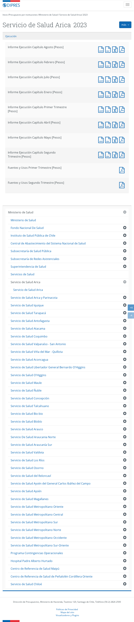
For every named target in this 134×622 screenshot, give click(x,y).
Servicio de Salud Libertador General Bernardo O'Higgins (48, 367)
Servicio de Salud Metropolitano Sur (34, 522)
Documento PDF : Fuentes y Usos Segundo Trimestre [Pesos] (122, 185)
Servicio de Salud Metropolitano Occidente (39, 538)
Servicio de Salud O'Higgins (28, 375)
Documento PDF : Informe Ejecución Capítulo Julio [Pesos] (122, 79)
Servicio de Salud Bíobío (26, 421)
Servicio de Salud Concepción (30, 398)
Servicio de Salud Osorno (27, 468)
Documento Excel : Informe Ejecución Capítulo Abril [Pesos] (115, 124)
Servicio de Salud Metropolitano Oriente (37, 507)
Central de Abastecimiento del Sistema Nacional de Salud (48, 243)
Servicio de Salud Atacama (28, 328)
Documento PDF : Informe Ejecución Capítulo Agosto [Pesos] (122, 49)
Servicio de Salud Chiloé (26, 584)
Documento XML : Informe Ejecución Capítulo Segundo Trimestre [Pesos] (101, 154)
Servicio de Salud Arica (70, 14)
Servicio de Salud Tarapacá (28, 313)
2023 (85, 14)
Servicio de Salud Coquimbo (29, 336)
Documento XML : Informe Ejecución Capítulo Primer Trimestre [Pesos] (101, 109)
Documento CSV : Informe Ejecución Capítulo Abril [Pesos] (108, 124)
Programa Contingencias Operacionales (37, 553)
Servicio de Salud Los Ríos (27, 460)
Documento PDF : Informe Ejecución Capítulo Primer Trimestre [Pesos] (122, 109)
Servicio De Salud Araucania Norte (33, 437)
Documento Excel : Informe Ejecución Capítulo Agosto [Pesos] (115, 49)
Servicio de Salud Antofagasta (30, 321)
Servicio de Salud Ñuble (26, 390)
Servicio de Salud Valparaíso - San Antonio (38, 344)
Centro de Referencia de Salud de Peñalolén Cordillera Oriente (51, 576)
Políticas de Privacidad (67, 609)
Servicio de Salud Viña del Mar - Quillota (37, 352)
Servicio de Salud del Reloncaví (31, 476)
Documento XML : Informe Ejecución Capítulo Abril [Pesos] (101, 124)
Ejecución (11, 36)
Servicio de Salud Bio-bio (27, 414)
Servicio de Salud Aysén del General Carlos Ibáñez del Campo (51, 483)
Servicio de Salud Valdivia (27, 452)
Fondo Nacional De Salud (27, 228)
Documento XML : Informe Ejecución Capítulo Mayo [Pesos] (101, 139)
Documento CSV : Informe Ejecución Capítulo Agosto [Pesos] (108, 49)
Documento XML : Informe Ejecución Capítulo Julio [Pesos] (101, 79)
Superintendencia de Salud (28, 267)
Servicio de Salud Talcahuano (30, 406)
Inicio (5, 14)
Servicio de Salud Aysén (26, 491)
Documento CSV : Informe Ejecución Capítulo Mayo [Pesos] (108, 139)
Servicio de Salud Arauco (27, 429)
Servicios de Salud (22, 274)
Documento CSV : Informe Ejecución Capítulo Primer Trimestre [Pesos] (108, 109)
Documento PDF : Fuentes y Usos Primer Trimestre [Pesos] (122, 170)
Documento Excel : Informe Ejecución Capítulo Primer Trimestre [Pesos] (115, 109)
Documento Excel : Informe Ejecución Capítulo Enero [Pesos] (115, 94)
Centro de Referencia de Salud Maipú (35, 569)
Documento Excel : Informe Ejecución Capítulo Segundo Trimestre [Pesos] (115, 154)
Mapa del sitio (67, 612)
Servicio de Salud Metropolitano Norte (36, 530)
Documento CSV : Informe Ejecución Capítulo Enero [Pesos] (108, 94)
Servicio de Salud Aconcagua (29, 360)
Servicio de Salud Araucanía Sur (31, 445)
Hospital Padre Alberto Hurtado (32, 561)
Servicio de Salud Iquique (27, 305)
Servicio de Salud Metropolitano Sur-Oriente (40, 545)
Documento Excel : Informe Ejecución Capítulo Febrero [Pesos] (115, 64)
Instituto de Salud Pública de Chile (33, 235)
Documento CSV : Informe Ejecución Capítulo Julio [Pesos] (108, 79)
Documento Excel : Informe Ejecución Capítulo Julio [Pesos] (115, 79)
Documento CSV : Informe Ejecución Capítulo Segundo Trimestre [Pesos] (108, 154)
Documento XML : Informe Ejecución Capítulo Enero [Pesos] (101, 94)
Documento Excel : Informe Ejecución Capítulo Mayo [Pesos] (115, 139)
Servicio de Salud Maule (26, 383)
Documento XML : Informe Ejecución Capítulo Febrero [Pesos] (101, 64)
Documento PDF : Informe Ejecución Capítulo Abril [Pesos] (122, 124)
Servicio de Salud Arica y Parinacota (34, 298)
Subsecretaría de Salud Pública (31, 251)
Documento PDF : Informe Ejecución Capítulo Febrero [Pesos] (122, 64)
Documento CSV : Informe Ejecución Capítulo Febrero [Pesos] (108, 64)
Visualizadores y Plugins (67, 615)
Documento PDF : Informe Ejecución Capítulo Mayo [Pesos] (122, 139)
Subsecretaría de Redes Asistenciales (35, 259)
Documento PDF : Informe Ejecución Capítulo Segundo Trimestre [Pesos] (122, 154)
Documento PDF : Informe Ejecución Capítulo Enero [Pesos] (122, 94)
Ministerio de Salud (48, 14)
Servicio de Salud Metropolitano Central (37, 514)
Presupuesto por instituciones (23, 14)
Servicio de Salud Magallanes (30, 499)
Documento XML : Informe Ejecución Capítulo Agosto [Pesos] (101, 49)
